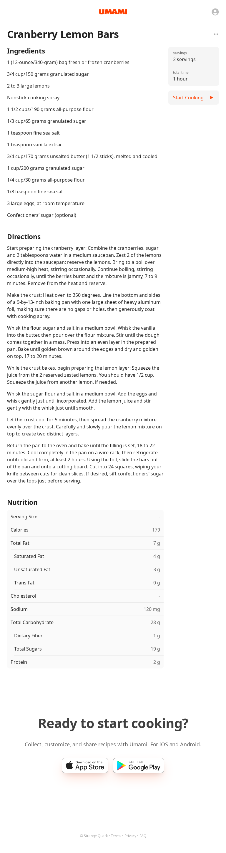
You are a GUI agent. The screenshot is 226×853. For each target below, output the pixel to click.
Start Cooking (188, 97)
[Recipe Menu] (216, 34)
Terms (116, 835)
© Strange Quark (94, 835)
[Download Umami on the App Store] (85, 765)
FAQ (142, 835)
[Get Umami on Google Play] (138, 765)
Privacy (130, 835)
